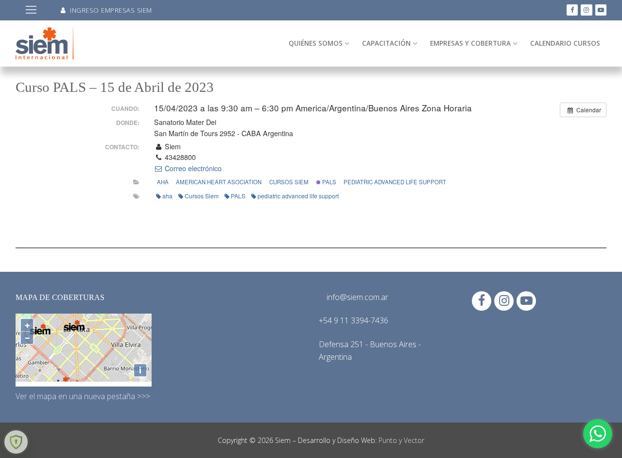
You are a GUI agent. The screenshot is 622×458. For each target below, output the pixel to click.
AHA (163, 182)
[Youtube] (600, 10)
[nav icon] (31, 10)
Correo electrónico (192, 168)
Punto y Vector (401, 440)
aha (167, 196)
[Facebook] (572, 10)
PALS (328, 182)
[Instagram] (586, 10)
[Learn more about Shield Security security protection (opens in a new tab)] (16, 442)
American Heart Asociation (218, 182)
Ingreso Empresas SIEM (110, 10)
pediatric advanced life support (395, 182)
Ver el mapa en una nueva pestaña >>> (83, 396)
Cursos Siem (289, 182)
